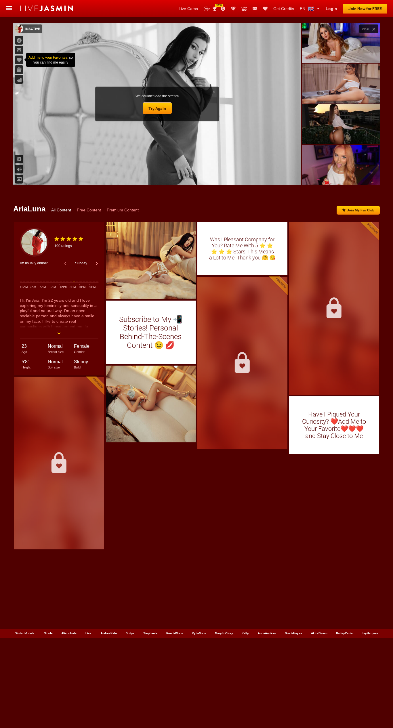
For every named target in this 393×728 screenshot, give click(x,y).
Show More (340, 175)
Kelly (245, 633)
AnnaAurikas (267, 633)
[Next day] (97, 263)
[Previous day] (65, 263)
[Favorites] (265, 8)
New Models (207, 9)
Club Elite (233, 8)
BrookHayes (293, 633)
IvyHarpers (370, 633)
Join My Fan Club (360, 210)
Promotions (223, 8)
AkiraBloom (319, 633)
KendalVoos (174, 633)
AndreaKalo (108, 633)
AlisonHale (69, 633)
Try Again (157, 108)
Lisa (88, 633)
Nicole (48, 633)
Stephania (150, 633)
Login (331, 8)
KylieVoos (199, 633)
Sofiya (130, 633)
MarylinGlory (224, 633)
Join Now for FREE (365, 8)
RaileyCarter (345, 633)
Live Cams (188, 8)
